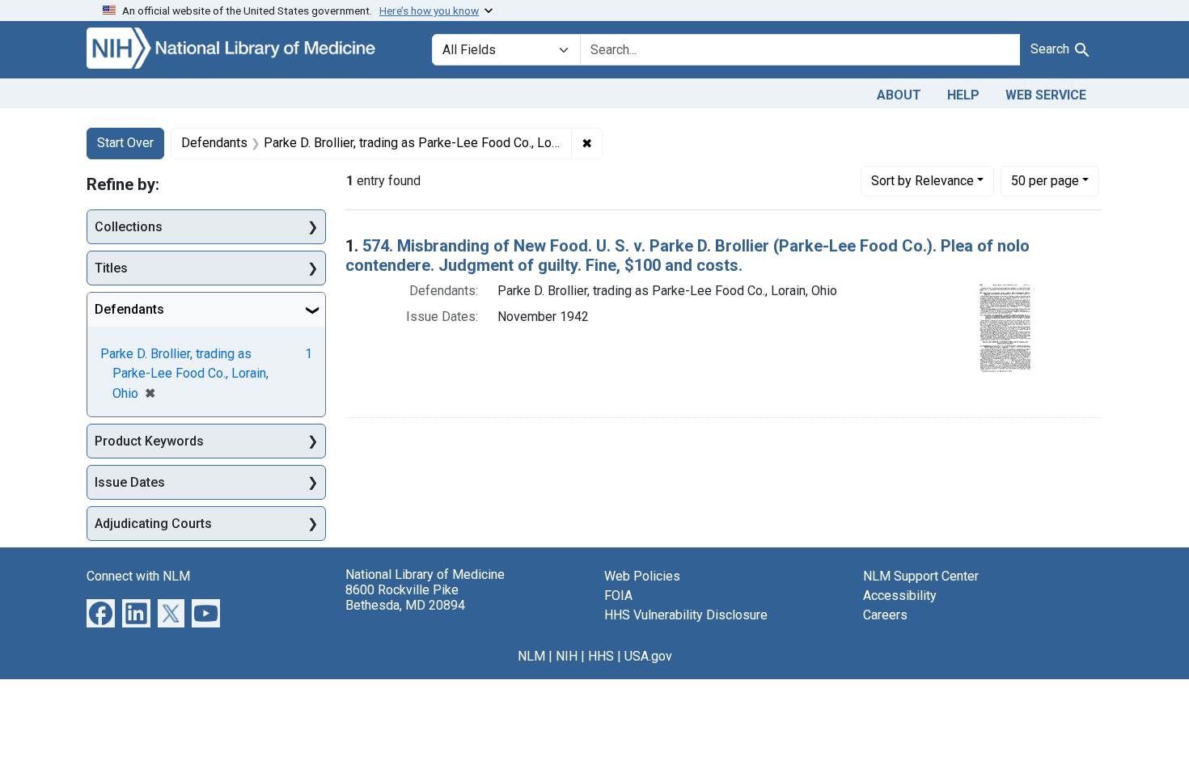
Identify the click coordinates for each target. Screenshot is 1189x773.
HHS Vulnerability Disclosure (686, 615)
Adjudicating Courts (153, 523)
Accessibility (900, 595)
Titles (111, 268)
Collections (129, 226)
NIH (567, 656)
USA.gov (648, 656)
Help (963, 95)
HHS (601, 656)
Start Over (125, 142)
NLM (531, 656)
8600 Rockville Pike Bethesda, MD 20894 (405, 597)
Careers (885, 615)
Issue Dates (130, 482)
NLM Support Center (921, 576)
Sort (922, 180)
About (899, 95)
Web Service (1045, 95)
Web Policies (642, 576)
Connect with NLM (138, 576)
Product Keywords (149, 441)
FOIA (618, 595)
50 (1045, 180)
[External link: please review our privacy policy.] (101, 612)
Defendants (129, 309)
